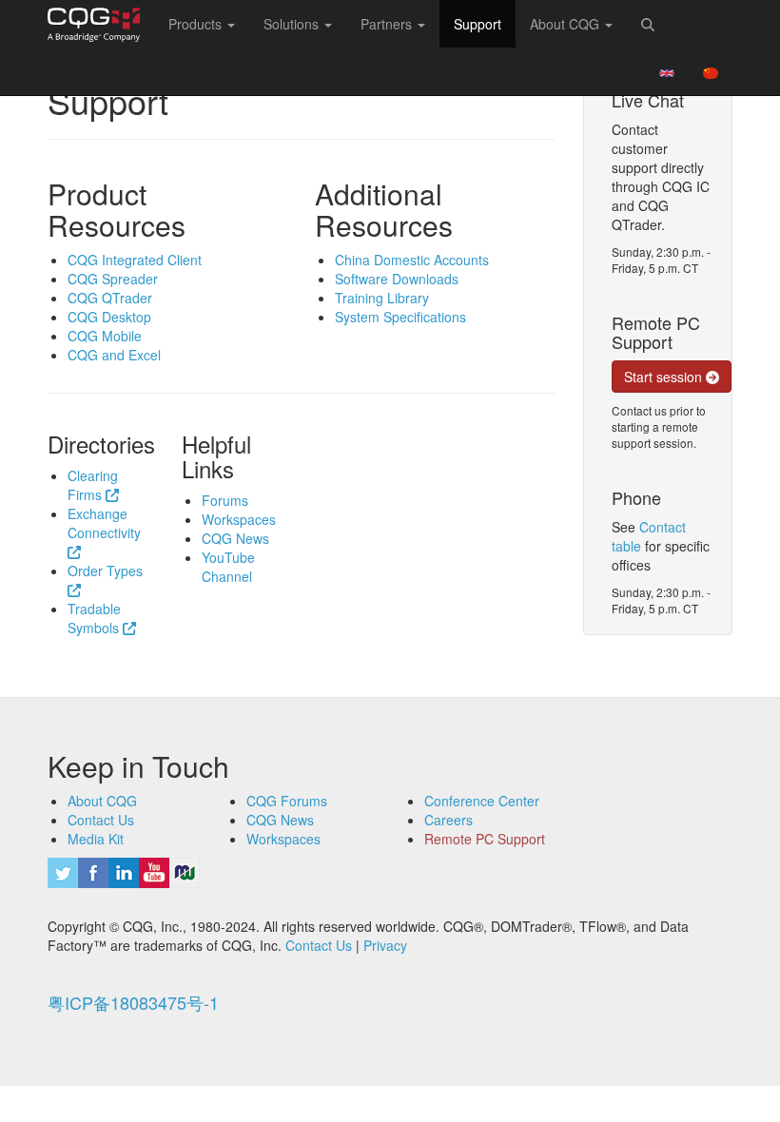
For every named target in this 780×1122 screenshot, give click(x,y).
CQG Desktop (109, 316)
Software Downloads (396, 278)
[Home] (101, 25)
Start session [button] (665, 376)
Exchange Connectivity (104, 523)
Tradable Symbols (95, 618)
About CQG (102, 800)
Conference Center (481, 800)
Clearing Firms (93, 485)
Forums (225, 500)
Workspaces (239, 519)
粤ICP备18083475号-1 (133, 1002)
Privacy (385, 945)
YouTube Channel (228, 567)
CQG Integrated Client (135, 259)
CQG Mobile (105, 335)
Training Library (382, 297)
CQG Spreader (113, 278)
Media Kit (96, 838)
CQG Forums (286, 800)
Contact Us (101, 819)
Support (477, 23)
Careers (448, 819)
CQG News (235, 538)
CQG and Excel (114, 354)
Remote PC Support (484, 838)
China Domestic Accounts (412, 259)
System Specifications (400, 316)
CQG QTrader (110, 297)
